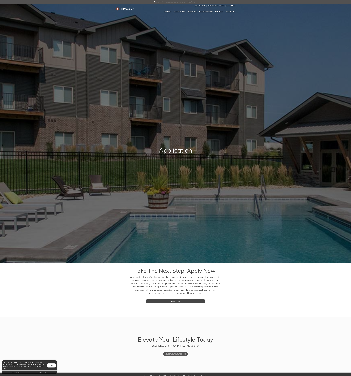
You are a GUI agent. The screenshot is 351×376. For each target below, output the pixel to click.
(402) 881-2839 (200, 5)
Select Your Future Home (175, 354)
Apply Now (230, 5)
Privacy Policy (42, 372)
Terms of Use (15, 372)
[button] (175, 2)
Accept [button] (51, 365)
